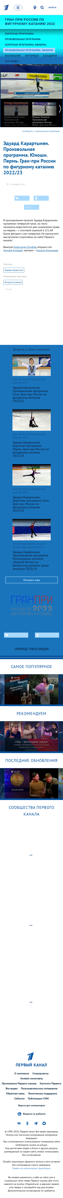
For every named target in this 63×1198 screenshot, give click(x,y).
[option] (16, 115)
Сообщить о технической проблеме (41, 131)
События (19, 1098)
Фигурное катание (13, 282)
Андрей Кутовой (13, 250)
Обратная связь (15, 1093)
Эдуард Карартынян (13, 270)
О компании (21, 1073)
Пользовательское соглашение (39, 1088)
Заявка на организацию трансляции (31, 1168)
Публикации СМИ (38, 1098)
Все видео (12, 1088)
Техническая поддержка (42, 1093)
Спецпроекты (40, 1073)
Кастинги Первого (50, 1083)
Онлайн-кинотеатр (31, 1078)
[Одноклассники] (41, 198)
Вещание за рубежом (34, 1113)
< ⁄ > (28, 207)
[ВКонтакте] (22, 198)
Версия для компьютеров (31, 1105)
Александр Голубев (25, 247)
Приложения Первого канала (19, 1083)
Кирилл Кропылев (47, 250)
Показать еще (31, 580)
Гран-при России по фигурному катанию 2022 (30, 22)
